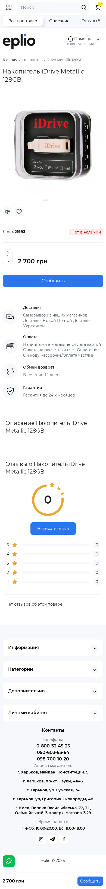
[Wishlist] (19, 211)
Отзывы (91, 20)
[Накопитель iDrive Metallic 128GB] (53, 145)
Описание (59, 20)
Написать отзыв (53, 528)
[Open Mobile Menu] (9, 7)
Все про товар (22, 20)
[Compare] (7, 211)
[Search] (83, 7)
